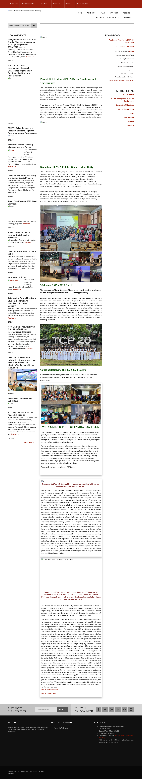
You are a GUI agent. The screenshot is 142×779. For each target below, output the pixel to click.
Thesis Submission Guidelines (124, 77)
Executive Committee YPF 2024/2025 (20, 399)
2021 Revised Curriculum (124, 46)
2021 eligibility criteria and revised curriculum (20, 413)
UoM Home (14, 4)
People (69, 4)
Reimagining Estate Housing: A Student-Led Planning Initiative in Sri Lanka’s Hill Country (22, 302)
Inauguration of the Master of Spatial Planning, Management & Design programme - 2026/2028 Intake (22, 43)
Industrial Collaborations (107, 17)
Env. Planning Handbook (121, 66)
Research (57, 4)
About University (27, 4)
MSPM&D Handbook (127, 63)
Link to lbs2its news (48, 693)
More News (29, 443)
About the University (61, 728)
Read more (30, 57)
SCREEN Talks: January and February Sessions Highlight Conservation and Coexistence (22, 130)
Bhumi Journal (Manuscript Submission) (121, 80)
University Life (82, 4)
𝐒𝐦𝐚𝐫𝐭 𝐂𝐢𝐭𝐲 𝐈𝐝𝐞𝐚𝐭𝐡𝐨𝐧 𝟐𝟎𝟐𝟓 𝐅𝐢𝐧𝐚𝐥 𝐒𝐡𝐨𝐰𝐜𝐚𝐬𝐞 (22, 202)
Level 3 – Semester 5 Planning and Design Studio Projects (22, 176)
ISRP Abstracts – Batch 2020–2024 (22, 252)
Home (79, 13)
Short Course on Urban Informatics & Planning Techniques (19, 235)
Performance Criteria (127, 73)
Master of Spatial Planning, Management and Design (20, 145)
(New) (124, 52)
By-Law (131, 70)
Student (114, 13)
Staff (103, 13)
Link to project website (49, 689)
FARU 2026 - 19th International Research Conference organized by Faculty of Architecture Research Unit (20, 70)
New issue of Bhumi (17, 277)
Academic (91, 13)
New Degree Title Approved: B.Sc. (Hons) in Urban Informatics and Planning (22, 329)
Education (44, 4)
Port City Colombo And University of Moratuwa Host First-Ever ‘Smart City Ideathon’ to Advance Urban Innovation (22, 362)
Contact (128, 17)
